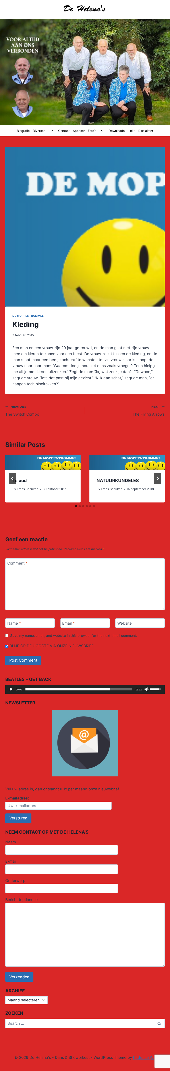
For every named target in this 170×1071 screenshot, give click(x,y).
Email (68, 623)
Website (124, 623)
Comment (17, 563)
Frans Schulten (27, 489)
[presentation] (43, 462)
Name (14, 623)
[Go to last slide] (12, 478)
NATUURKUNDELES (118, 480)
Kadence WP (144, 1057)
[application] (85, 689)
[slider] (78, 689)
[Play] (11, 689)
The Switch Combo (22, 411)
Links (131, 131)
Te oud (19, 480)
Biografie (23, 131)
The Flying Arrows (149, 411)
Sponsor (79, 131)
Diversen (39, 131)
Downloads (117, 131)
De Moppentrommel (28, 315)
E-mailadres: (17, 798)
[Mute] (146, 689)
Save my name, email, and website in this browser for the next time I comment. (73, 635)
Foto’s (92, 131)
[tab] (76, 506)
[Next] (157, 478)
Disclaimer (145, 131)
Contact (64, 131)
